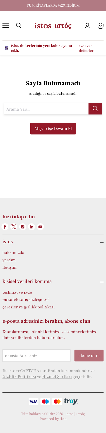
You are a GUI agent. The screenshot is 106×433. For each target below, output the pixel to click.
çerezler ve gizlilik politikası (28, 306)
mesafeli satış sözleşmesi (25, 299)
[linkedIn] (31, 226)
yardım (9, 259)
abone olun (89, 355)
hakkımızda (13, 252)
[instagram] (22, 226)
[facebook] (4, 226)
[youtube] (40, 226)
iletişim (9, 267)
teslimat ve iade (17, 292)
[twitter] (13, 226)
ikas (63, 418)
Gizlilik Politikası (19, 376)
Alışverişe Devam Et (53, 128)
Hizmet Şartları (57, 376)
